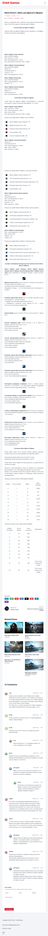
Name (7, 892)
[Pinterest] (32, 599)
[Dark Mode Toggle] (3, 932)
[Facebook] (22, 599)
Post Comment (9, 909)
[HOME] (5, 18)
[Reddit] (17, 599)
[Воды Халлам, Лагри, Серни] (34, 647)
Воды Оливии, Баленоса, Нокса (12, 654)
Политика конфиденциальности (11, 925)
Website (34, 892)
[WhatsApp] (12, 599)
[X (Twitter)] (27, 599)
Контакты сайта (6, 928)
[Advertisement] (24, 43)
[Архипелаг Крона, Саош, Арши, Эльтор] (34, 627)
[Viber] (7, 602)
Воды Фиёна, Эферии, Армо (12, 635)
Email (20, 892)
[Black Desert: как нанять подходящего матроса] (34, 664)
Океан (14, 15)
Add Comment (9, 897)
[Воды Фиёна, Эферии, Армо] (14, 627)
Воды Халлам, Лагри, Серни (32, 654)
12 (18, 15)
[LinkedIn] (37, 599)
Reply (42, 714)
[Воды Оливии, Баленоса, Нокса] (14, 647)
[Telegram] (7, 599)
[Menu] (45, 2)
